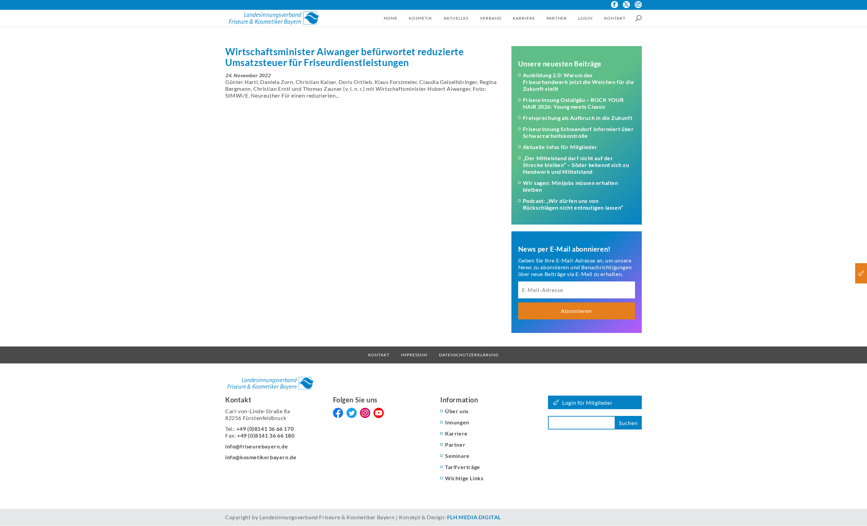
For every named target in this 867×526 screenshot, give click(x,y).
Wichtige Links (464, 478)
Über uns (457, 411)
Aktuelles (456, 18)
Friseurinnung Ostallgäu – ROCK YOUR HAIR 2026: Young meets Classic (573, 103)
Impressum (414, 354)
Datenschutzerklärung (469, 354)
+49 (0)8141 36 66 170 (265, 428)
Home (391, 18)
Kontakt (615, 18)
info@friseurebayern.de (256, 446)
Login (585, 18)
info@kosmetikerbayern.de (260, 457)
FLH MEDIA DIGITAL (474, 517)
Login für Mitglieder (587, 402)
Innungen (457, 422)
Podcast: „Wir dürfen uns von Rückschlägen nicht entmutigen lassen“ (573, 204)
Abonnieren (576, 311)
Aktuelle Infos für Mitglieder (560, 147)
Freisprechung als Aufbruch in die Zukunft (578, 117)
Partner (557, 18)
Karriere (524, 18)
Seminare (457, 456)
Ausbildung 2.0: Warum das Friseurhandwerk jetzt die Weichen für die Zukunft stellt (578, 82)
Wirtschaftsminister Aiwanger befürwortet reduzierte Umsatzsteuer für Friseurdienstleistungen (344, 57)
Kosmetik (420, 18)
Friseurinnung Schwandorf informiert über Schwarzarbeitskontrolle (578, 132)
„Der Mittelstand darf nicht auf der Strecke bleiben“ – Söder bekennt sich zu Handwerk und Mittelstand (576, 165)
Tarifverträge (462, 467)
